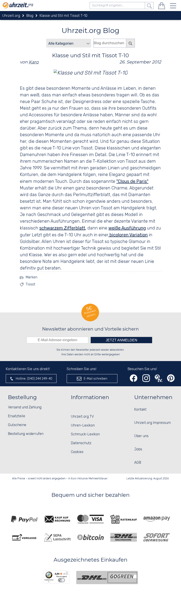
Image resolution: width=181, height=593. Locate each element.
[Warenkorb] (161, 6)
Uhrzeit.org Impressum (152, 423)
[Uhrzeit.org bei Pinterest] (171, 378)
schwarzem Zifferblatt (62, 228)
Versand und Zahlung (24, 407)
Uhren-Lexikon (83, 425)
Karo (34, 62)
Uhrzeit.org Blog (90, 30)
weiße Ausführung (127, 228)
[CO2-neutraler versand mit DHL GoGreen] (107, 577)
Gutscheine (17, 425)
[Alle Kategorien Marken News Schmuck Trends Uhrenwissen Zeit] (68, 43)
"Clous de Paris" (132, 181)
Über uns (141, 436)
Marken (31, 277)
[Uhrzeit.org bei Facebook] (134, 378)
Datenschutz (81, 443)
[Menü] (67, 573)
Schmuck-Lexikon (85, 434)
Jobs (138, 449)
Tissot (30, 284)
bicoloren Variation (128, 234)
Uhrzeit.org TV (82, 416)
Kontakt (140, 409)
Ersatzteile (16, 416)
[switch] (61, 580)
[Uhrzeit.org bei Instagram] (146, 378)
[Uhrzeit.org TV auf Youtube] (158, 378)
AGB (137, 462)
